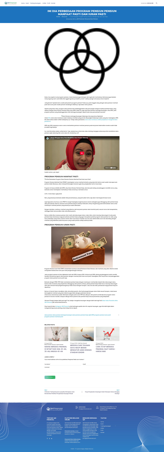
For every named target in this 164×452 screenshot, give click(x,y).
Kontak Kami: (147, 3)
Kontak (53, 3)
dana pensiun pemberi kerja (80, 315)
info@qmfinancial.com (85, 409)
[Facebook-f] (49, 438)
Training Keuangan (35, 3)
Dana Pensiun (94, 19)
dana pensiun (48, 315)
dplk (90, 315)
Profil (48, 3)
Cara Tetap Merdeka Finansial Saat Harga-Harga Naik (105, 349)
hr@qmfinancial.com (90, 438)
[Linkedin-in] (51, 438)
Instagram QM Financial (62, 306)
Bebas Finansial (48, 344)
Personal (64, 16)
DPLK (49, 118)
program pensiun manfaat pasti (54, 316)
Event (27, 3)
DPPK (92, 315)
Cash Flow (80, 343)
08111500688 (82, 407)
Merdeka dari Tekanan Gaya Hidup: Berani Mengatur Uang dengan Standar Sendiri (80, 349)
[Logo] (10, 3)
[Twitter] (47, 438)
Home (23, 3)
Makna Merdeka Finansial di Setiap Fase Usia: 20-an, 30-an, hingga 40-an (56, 349)
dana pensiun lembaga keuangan (62, 315)
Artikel (44, 3)
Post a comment (49, 377)
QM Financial (80, 19)
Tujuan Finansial (59, 344)
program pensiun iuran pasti (102, 315)
